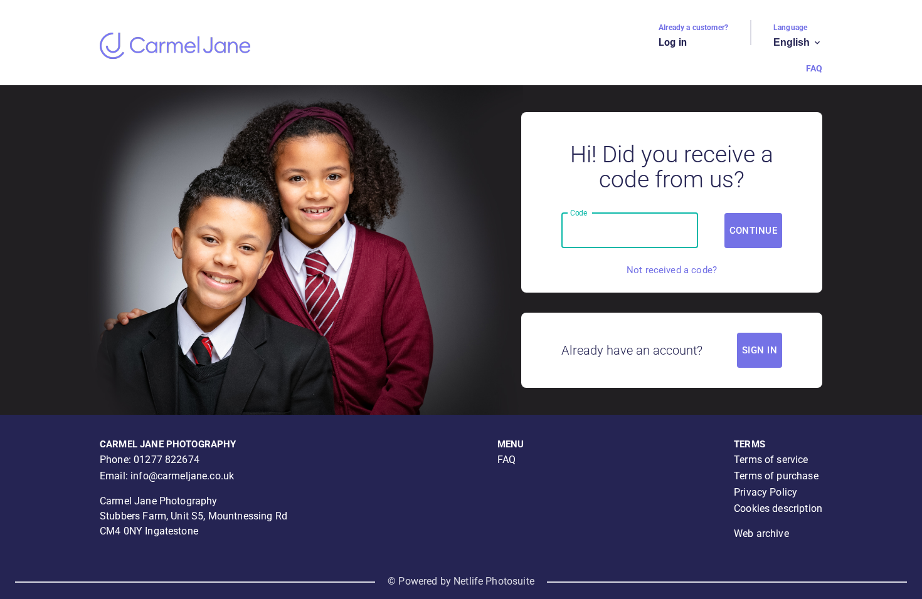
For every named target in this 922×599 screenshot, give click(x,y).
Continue (753, 230)
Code (578, 212)
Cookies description (778, 508)
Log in (673, 42)
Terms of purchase (776, 476)
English (797, 42)
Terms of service (771, 460)
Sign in (759, 350)
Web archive (761, 533)
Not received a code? (672, 270)
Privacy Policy (765, 492)
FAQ (814, 68)
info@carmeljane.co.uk (182, 476)
